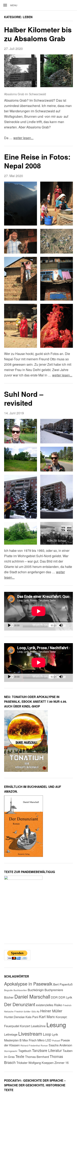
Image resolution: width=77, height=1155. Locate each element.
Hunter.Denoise (14, 1017)
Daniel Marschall (32, 996)
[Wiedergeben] (9, 625)
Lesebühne (38, 1026)
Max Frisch (29, 1040)
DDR (54, 997)
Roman (44, 1045)
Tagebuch (24, 1050)
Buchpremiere (54, 990)
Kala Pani (31, 1017)
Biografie (8, 990)
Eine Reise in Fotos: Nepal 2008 (37, 161)
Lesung (56, 1024)
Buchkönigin (36, 990)
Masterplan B (13, 1040)
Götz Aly (35, 1011)
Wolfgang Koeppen (41, 1062)
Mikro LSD (44, 1040)
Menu (13, 5)
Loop (47, 1034)
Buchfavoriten (20, 990)
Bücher (9, 997)
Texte (19, 1056)
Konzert (25, 1026)
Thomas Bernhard (37, 1056)
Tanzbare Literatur (47, 1050)
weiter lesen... (23, 137)
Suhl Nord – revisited (23, 398)
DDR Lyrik (65, 997)
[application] (38, 611)
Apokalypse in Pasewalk (28, 983)
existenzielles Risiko (49, 1005)
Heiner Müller (51, 1010)
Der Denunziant (19, 1004)
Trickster (22, 1062)
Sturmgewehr (10, 1051)
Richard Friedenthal (30, 1045)
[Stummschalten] (61, 625)
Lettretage (10, 1034)
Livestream (30, 1033)
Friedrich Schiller (22, 1011)
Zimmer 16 (61, 1062)
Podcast (56, 1040)
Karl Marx (47, 1016)
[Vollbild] (67, 625)
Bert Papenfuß (62, 984)
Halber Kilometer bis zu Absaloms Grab (38, 34)
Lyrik (55, 1034)
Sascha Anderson (60, 1045)
